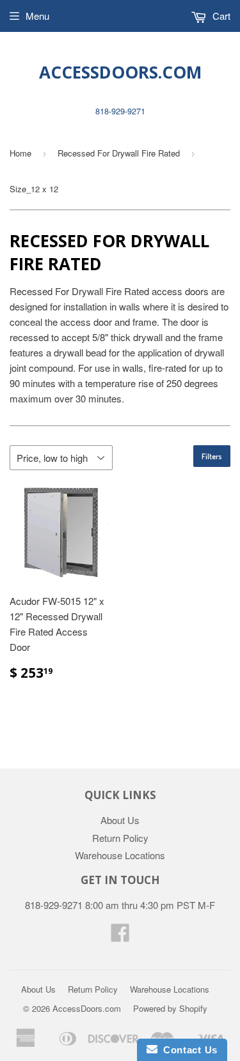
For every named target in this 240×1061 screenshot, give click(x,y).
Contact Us (187, 1049)
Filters (212, 456)
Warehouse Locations (120, 855)
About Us (120, 820)
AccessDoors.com (120, 72)
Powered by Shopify (170, 1008)
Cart (220, 15)
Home (20, 153)
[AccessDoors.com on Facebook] (120, 936)
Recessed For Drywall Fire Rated (119, 153)
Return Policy (120, 837)
